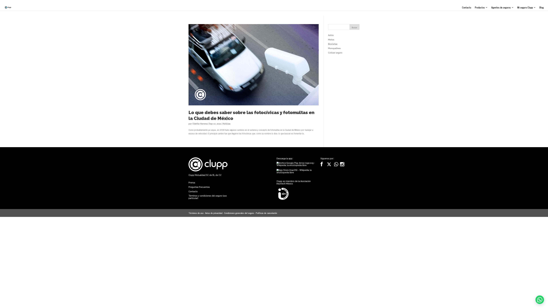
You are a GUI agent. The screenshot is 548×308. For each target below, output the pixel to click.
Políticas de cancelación (266, 213)
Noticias (226, 124)
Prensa (192, 183)
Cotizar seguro (335, 53)
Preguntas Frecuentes (199, 187)
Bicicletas (332, 44)
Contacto (466, 7)
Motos (331, 39)
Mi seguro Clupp (525, 7)
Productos (480, 7)
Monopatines (334, 48)
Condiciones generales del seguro (239, 213)
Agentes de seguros (501, 7)
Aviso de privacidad (213, 213)
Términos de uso (196, 213)
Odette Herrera (199, 124)
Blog (541, 7)
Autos (331, 35)
